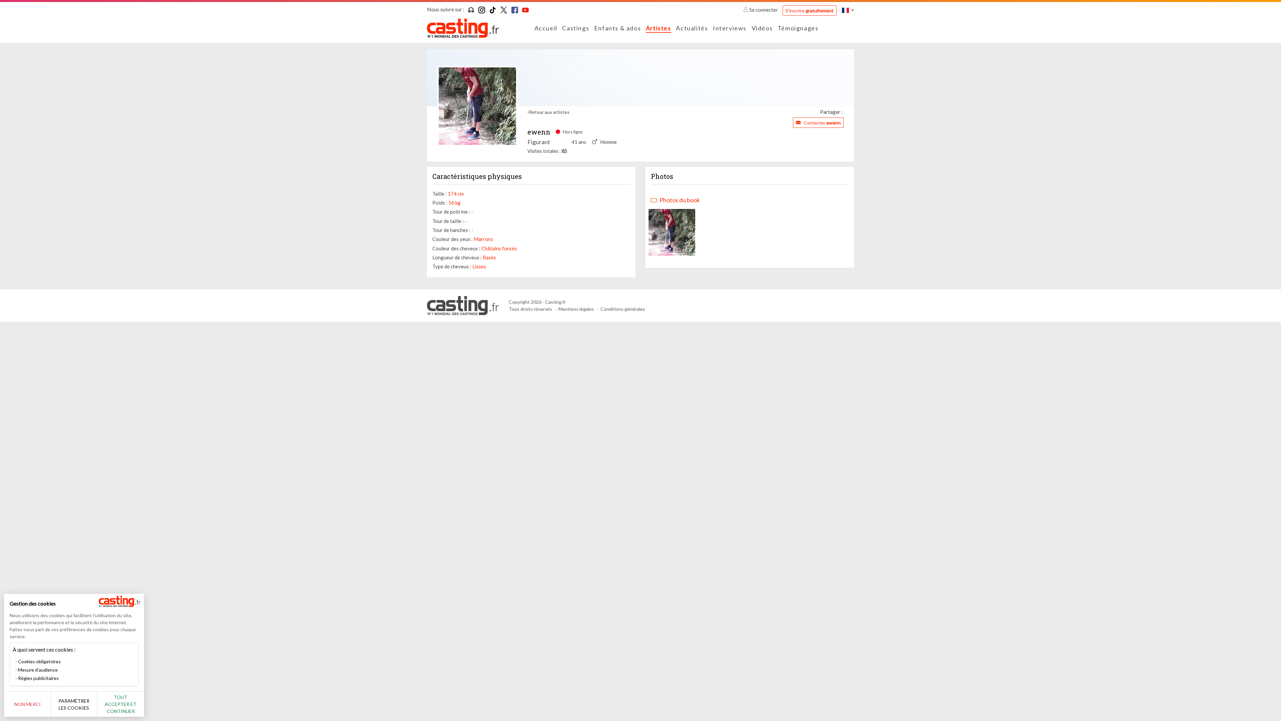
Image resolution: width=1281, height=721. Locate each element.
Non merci (27, 704)
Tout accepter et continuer (120, 704)
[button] (848, 10)
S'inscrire (810, 10)
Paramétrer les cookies (73, 704)
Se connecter (763, 10)
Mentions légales (576, 309)
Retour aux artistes (549, 112)
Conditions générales (622, 309)
